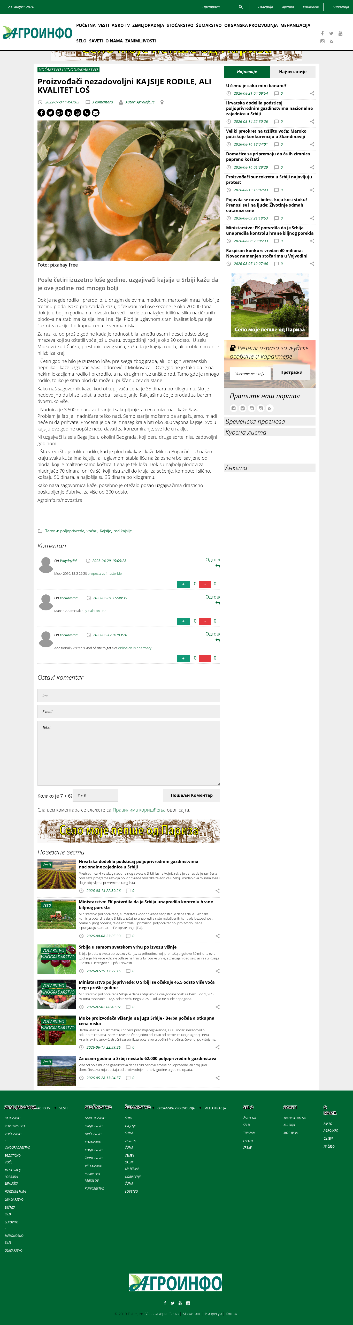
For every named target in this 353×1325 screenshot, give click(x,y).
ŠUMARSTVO (209, 25)
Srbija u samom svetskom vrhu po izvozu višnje (128, 947)
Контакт (232, 1313)
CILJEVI (328, 1138)
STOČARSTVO (180, 25)
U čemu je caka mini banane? (256, 85)
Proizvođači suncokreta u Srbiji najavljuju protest (269, 179)
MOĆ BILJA (290, 1133)
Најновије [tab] (247, 71)
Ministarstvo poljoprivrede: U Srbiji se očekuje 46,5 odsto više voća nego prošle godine (147, 984)
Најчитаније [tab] (292, 71)
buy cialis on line (93, 610)
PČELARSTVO (93, 1166)
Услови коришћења (162, 1313)
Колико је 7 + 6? (55, 796)
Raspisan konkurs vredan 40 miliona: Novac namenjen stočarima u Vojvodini (267, 253)
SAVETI (96, 41)
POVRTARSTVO (15, 1126)
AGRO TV (121, 25)
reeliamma (69, 597)
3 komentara (102, 102)
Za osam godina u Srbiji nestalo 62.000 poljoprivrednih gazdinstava (148, 1058)
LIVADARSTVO (14, 1199)
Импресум (213, 1313)
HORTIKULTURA (15, 1191)
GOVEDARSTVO (95, 1118)
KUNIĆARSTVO (94, 1188)
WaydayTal (68, 560)
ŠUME (129, 1118)
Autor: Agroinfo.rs (140, 102)
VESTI (103, 25)
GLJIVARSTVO (13, 1250)
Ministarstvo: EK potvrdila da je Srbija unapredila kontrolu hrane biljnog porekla (146, 904)
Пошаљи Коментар (192, 795)
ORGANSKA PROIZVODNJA (251, 25)
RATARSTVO (12, 1118)
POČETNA (86, 25)
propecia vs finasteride (105, 573)
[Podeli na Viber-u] (86, 113)
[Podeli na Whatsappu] (77, 113)
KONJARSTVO (94, 1150)
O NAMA (114, 41)
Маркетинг (192, 1313)
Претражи (291, 372)
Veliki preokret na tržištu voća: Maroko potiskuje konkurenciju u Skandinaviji (266, 133)
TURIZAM (249, 1133)
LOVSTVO (131, 1191)
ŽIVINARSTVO (94, 1158)
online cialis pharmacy (134, 648)
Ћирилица (340, 6)
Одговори (216, 559)
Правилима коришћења (139, 810)
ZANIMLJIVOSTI (140, 41)
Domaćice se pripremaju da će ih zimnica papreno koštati (268, 156)
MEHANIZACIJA (295, 25)
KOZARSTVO (93, 1142)
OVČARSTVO (93, 1134)
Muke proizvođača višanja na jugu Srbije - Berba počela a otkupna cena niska (146, 1020)
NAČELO (329, 1146)
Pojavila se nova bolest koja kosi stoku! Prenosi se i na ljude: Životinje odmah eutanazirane (266, 205)
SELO (81, 41)
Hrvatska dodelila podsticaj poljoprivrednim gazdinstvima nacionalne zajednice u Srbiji (138, 864)
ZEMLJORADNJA (148, 25)
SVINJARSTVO (94, 1126)
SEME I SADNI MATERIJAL (132, 1162)
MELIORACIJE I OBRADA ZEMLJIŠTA (13, 1177)
